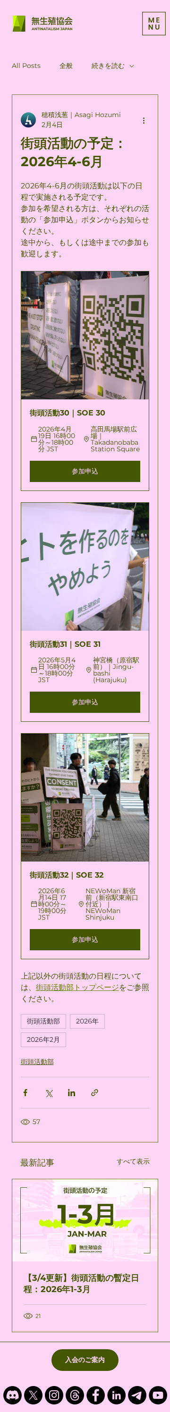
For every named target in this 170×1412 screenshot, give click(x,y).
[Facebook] (95, 1395)
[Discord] (12, 1395)
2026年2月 (43, 1039)
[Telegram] (137, 1395)
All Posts (26, 65)
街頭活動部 (43, 1021)
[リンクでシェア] (94, 1092)
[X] (33, 1395)
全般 (66, 65)
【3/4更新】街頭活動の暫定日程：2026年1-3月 (81, 1283)
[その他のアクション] (143, 120)
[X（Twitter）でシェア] (48, 1092)
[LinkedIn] (116, 1395)
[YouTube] (158, 1395)
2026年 (87, 1021)
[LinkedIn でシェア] (71, 1092)
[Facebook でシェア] (25, 1092)
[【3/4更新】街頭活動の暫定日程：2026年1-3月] (85, 1220)
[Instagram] (54, 1395)
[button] (85, 380)
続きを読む (108, 65)
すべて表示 (133, 1161)
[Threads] (75, 1395)
